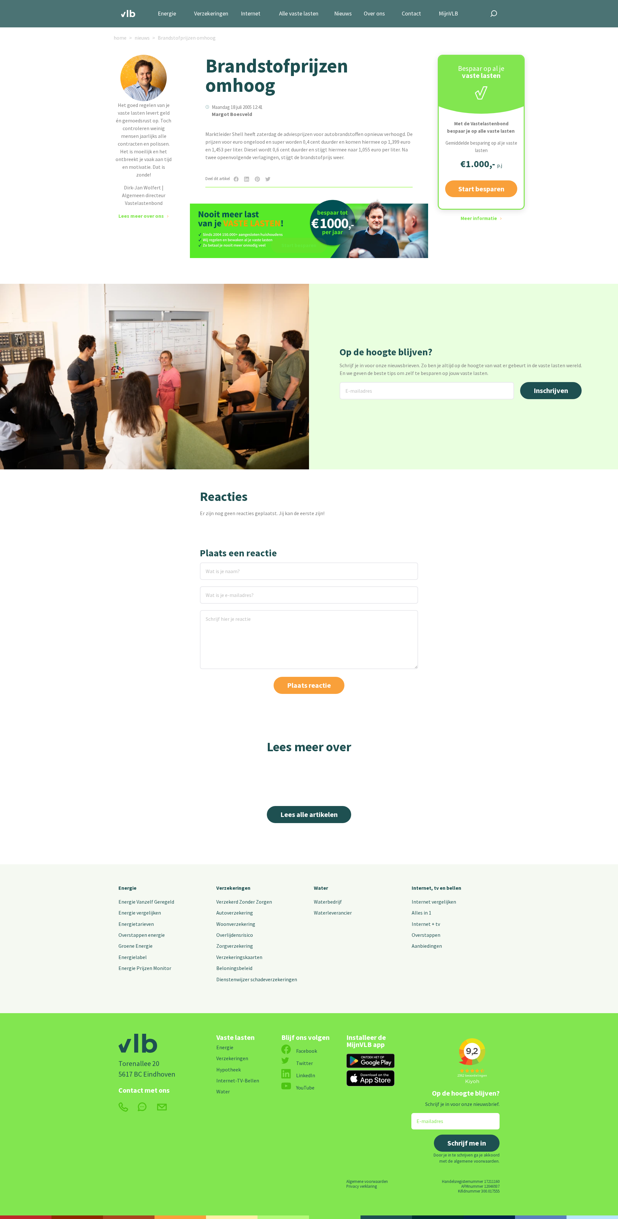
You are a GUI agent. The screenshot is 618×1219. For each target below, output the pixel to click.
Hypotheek (228, 1069)
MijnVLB (448, 13)
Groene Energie (135, 946)
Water (321, 888)
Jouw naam (213, 566)
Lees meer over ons (141, 216)
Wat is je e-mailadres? (220, 590)
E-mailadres (353, 386)
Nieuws (343, 13)
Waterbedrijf (328, 901)
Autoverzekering (234, 912)
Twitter (304, 1063)
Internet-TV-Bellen (237, 1080)
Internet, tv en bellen (436, 888)
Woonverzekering (235, 924)
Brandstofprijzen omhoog (187, 37)
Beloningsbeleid (234, 968)
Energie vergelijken (139, 912)
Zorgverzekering (234, 946)
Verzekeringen (211, 13)
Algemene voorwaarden (367, 1181)
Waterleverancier (333, 912)
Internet (250, 13)
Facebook (306, 1051)
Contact (411, 13)
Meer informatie (479, 218)
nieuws (142, 37)
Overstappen (426, 935)
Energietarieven (136, 924)
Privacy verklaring (361, 1186)
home (120, 37)
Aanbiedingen (427, 946)
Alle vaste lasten (298, 13)
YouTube (305, 1087)
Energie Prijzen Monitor (144, 968)
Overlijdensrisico (234, 935)
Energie (167, 13)
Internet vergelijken (434, 901)
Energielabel (132, 957)
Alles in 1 (421, 912)
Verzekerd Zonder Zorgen (244, 901)
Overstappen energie (141, 935)
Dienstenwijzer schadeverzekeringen (256, 979)
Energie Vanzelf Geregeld (146, 901)
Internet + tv (426, 924)
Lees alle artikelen (309, 814)
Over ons (374, 13)
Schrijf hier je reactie (219, 614)
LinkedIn (305, 1075)
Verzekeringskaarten (239, 957)
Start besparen (481, 188)
